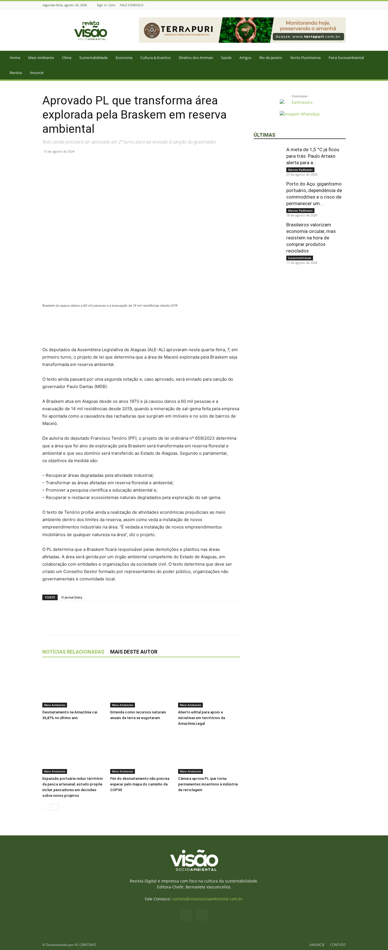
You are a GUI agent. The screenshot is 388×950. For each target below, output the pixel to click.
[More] (114, 164)
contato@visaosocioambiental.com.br (207, 898)
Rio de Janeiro (270, 57)
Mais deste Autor (133, 652)
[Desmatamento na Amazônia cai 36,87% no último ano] (73, 686)
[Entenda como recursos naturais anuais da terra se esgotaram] (141, 686)
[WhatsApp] (74, 164)
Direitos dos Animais (196, 57)
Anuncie (36, 72)
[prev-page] (45, 806)
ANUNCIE (317, 944)
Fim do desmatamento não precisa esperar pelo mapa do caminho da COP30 (139, 784)
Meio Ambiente (41, 57)
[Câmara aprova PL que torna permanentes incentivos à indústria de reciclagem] (209, 752)
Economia (124, 57)
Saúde (226, 57)
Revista (16, 72)
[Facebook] (335, 5)
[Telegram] (100, 164)
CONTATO (338, 944)
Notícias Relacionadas (73, 652)
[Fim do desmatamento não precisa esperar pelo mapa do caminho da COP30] (141, 752)
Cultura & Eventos (155, 57)
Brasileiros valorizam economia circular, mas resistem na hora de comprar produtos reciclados (311, 238)
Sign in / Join (106, 5)
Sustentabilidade (93, 57)
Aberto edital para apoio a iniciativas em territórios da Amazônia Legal (201, 718)
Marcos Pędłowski (300, 170)
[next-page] (55, 806)
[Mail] (342, 5)
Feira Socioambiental (346, 57)
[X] (61, 164)
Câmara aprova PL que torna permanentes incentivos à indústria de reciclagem (208, 784)
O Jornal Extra (71, 597)
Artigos (245, 57)
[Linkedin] (87, 164)
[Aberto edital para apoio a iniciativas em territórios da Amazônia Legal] (209, 686)
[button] (381, 58)
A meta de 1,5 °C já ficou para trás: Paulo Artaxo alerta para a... (312, 156)
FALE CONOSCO (131, 5)
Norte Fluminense (305, 57)
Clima (66, 57)
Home (15, 57)
